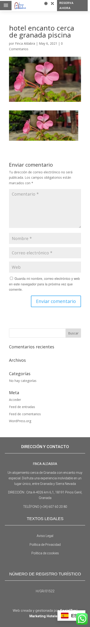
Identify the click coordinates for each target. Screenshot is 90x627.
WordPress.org (20, 421)
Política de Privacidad (45, 544)
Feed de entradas (22, 407)
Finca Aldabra (25, 43)
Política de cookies (45, 553)
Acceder (15, 399)
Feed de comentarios (25, 414)
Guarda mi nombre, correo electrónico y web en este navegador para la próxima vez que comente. (44, 284)
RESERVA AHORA (66, 5)
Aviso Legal (45, 536)
